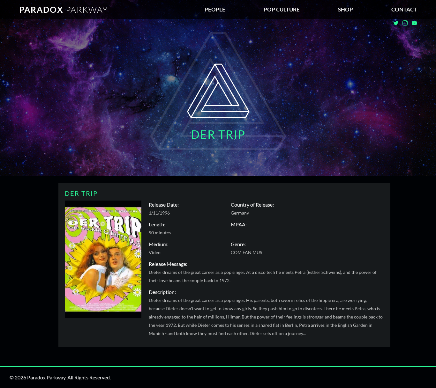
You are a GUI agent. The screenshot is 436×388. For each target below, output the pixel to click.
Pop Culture (282, 9)
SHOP (345, 9)
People (215, 9)
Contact (404, 9)
